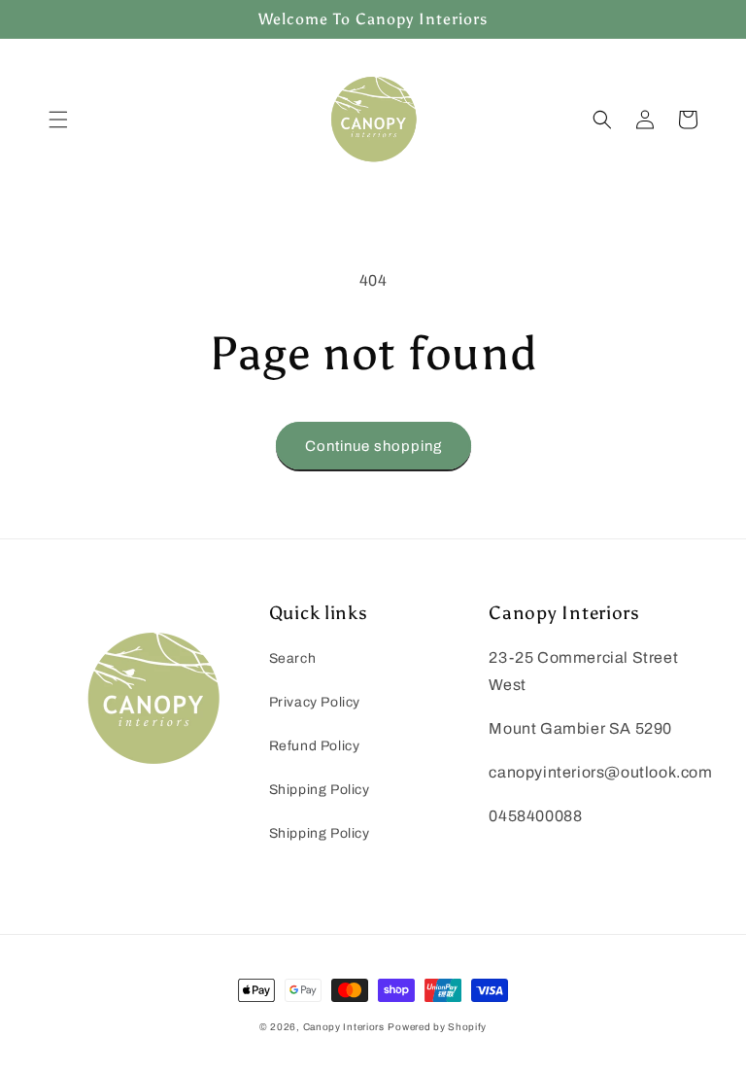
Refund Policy (314, 746)
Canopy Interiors (344, 1026)
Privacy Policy (314, 702)
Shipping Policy (319, 789)
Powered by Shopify (437, 1026)
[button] (58, 119)
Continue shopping (373, 446)
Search (293, 658)
